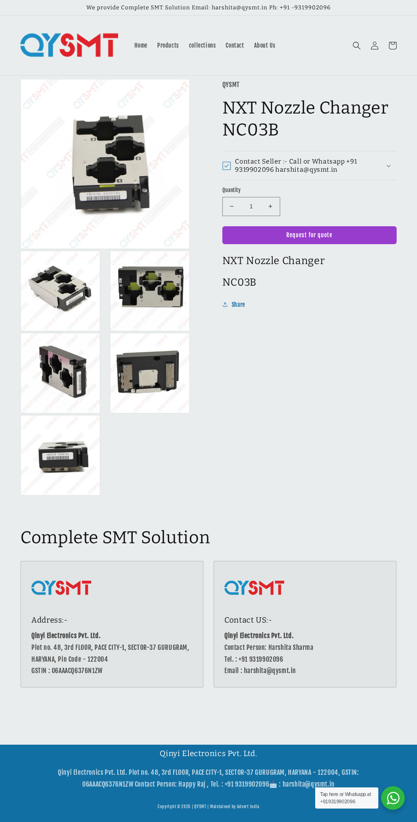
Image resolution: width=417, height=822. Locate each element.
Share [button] (238, 304)
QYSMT (200, 806)
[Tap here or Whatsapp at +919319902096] (393, 798)
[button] (357, 46)
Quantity (231, 190)
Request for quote (309, 235)
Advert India (248, 806)
